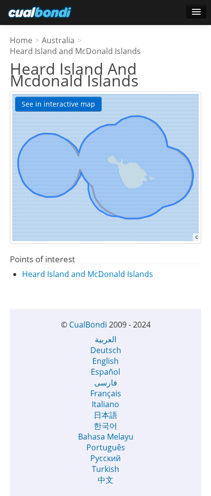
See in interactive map (58, 104)
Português (105, 447)
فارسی (105, 382)
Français (105, 393)
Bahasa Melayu (105, 436)
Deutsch (105, 350)
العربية (105, 339)
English (105, 361)
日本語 (105, 415)
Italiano (105, 404)
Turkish (105, 469)
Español (105, 371)
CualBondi (88, 324)
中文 (105, 479)
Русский (105, 458)
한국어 (105, 425)
